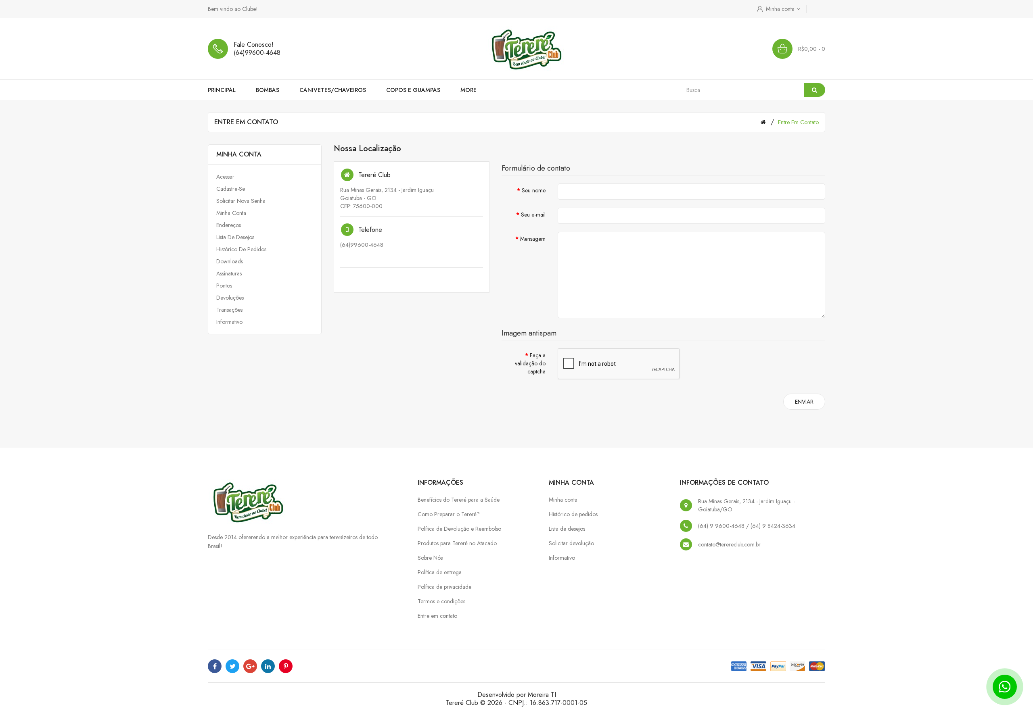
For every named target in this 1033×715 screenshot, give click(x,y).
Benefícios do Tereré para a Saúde (459, 500)
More (468, 90)
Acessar (225, 177)
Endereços (228, 225)
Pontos (224, 285)
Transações (229, 310)
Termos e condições (441, 601)
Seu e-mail (533, 215)
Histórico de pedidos (241, 249)
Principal (222, 90)
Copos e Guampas (413, 90)
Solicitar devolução (571, 543)
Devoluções (230, 298)
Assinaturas (229, 273)
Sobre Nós (430, 558)
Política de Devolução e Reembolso (459, 529)
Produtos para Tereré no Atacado (457, 543)
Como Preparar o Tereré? (449, 514)
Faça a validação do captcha (530, 363)
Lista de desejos (235, 237)
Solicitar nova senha (241, 201)
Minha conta (231, 213)
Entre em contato (798, 122)
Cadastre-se (230, 189)
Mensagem (533, 239)
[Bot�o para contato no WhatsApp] (1005, 687)
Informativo (229, 322)
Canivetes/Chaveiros (332, 90)
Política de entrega (440, 572)
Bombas (267, 90)
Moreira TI (542, 694)
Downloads (229, 261)
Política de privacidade (444, 587)
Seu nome (534, 190)
